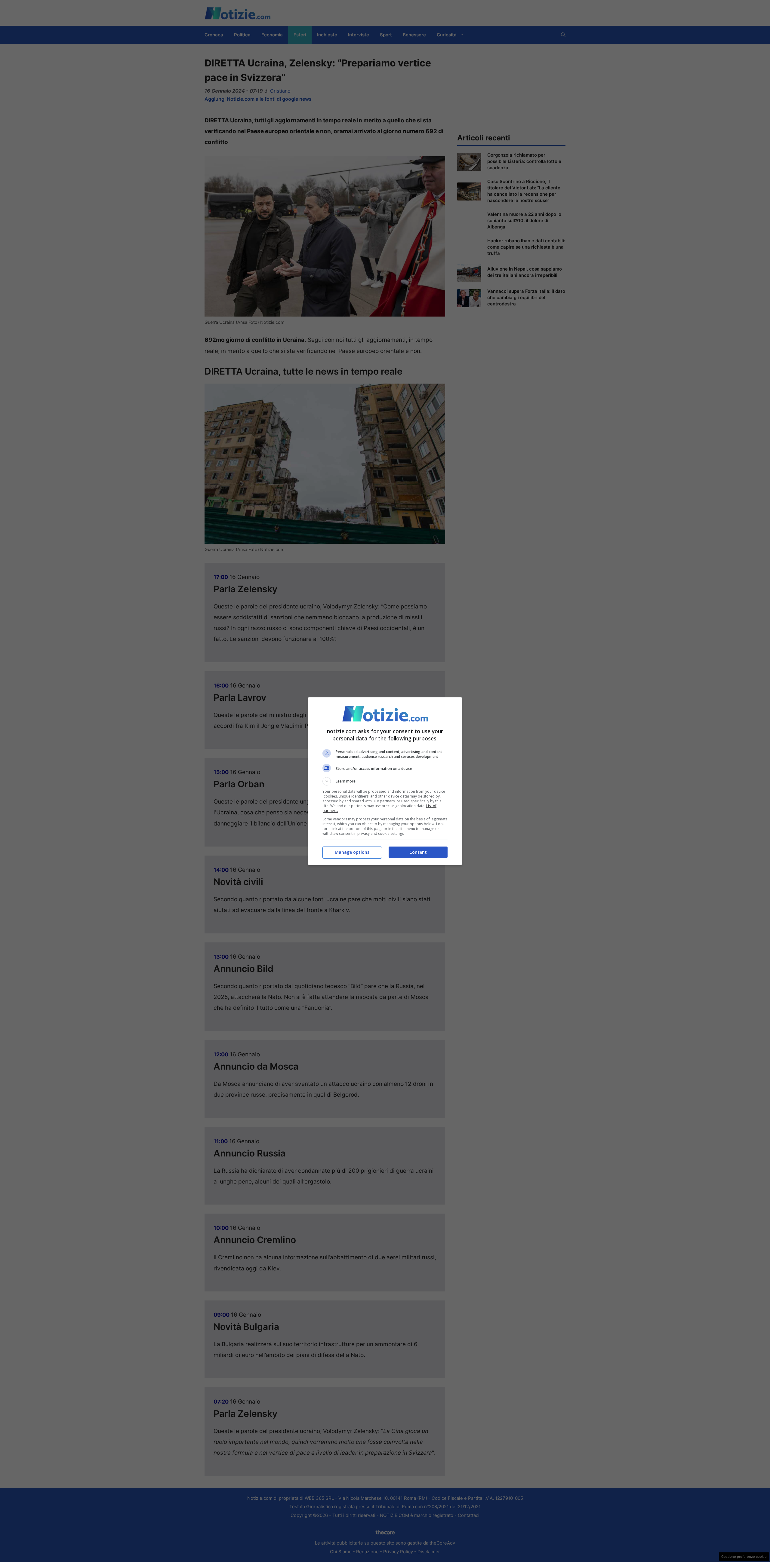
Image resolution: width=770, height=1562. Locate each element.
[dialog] (385, 781)
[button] (385, 781)
